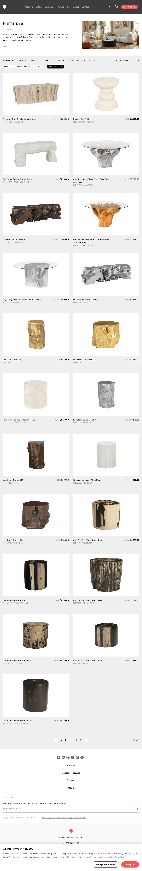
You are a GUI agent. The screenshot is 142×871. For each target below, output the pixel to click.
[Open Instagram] (77, 757)
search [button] (110, 7)
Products (29, 7)
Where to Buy (64, 7)
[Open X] (82, 757)
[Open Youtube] (63, 757)
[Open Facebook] (58, 757)
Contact (85, 7)
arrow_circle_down (5, 46)
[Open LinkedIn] (72, 757)
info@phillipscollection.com (71, 838)
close (11, 66)
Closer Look (50, 7)
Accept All (130, 864)
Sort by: (117, 60)
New (71, 60)
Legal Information (107, 857)
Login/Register (129, 7)
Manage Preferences (105, 864)
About (76, 7)
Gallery (39, 7)
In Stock (93, 60)
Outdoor (81, 60)
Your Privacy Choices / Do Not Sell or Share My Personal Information (64, 817)
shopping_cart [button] (116, 7)
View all (136, 740)
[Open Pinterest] (68, 757)
